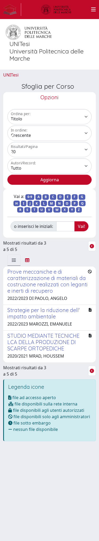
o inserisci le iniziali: (33, 226)
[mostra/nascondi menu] (93, 9)
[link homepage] (12, 9)
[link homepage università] (56, 9)
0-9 (29, 197)
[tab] (14, 260)
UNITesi (10, 75)
